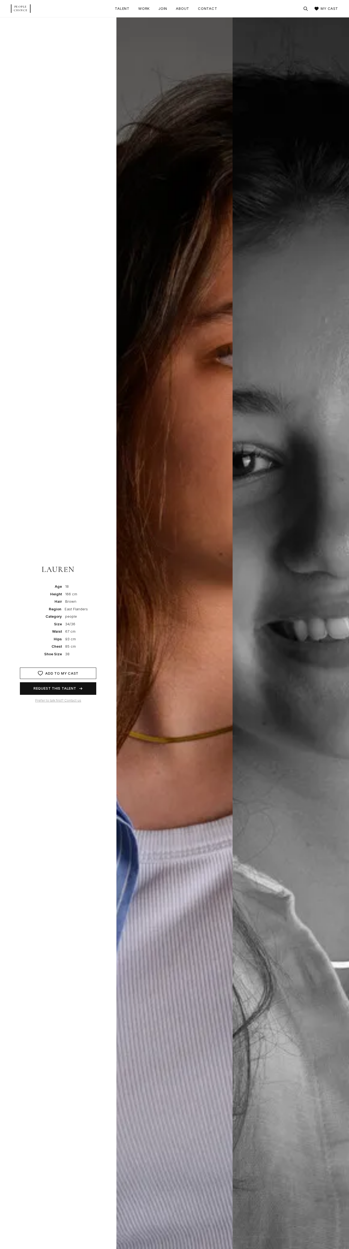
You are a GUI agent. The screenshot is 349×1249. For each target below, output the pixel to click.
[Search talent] (306, 9)
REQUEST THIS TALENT (55, 688)
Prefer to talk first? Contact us (58, 700)
